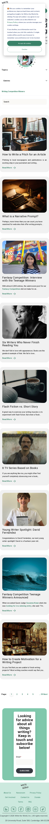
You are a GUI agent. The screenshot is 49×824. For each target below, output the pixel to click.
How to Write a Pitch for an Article (24, 154)
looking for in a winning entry (18, 606)
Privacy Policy (12, 22)
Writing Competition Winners (13, 91)
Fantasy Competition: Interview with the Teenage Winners (22, 279)
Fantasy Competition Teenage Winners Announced (21, 596)
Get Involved (10, 797)
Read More (7, 168)
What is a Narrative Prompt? (20, 216)
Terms (20, 802)
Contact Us (25, 797)
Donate (37, 797)
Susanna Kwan (32, 603)
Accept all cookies (24, 43)
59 (42, 694)
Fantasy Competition (11, 289)
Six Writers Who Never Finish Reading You (20, 344)
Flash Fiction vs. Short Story (20, 406)
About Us (7, 793)
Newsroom (20, 793)
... (39, 694)
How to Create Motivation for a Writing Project (21, 661)
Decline (24, 49)
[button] (24, 70)
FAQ (30, 802)
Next (45, 694)
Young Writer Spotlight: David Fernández (21, 531)
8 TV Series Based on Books (20, 468)
